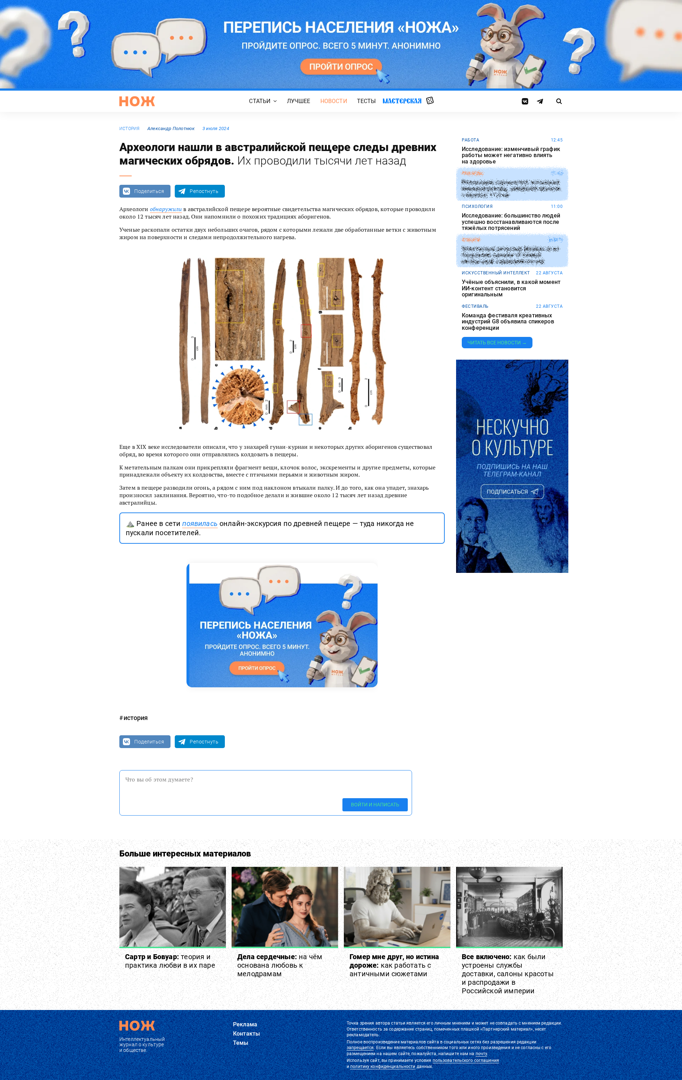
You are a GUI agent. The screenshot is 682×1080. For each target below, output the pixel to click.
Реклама (245, 1024)
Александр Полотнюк (171, 128)
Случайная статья (430, 101)
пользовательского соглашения (466, 1060)
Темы (241, 1042)
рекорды (472, 173)
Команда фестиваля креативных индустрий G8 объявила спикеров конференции (508, 321)
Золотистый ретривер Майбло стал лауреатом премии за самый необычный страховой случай (510, 255)
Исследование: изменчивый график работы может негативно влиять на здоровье (511, 155)
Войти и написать (375, 804)
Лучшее (298, 101)
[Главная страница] (137, 101)
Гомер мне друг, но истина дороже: (394, 965)
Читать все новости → (497, 342)
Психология (477, 206)
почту (481, 1053)
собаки (471, 239)
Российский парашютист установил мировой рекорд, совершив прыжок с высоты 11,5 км (511, 188)
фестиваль (475, 306)
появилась (199, 523)
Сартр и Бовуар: (170, 960)
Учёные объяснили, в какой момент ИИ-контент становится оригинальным (511, 288)
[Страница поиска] (559, 101)
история (129, 128)
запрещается (360, 1047)
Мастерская (402, 101)
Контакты (246, 1033)
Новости (333, 101)
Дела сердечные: (279, 965)
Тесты (366, 101)
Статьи (259, 101)
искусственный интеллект (496, 272)
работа (470, 140)
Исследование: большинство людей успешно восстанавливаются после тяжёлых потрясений (511, 222)
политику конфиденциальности (382, 1066)
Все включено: (508, 973)
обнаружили (166, 209)
